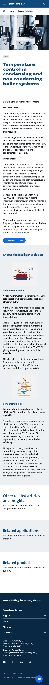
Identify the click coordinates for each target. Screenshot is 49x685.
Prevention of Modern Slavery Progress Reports (21, 678)
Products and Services (12, 610)
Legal (5, 673)
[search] (44, 4)
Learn (5, 621)
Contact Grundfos (15, 673)
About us (7, 627)
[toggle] (4, 4)
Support (6, 615)
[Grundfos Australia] (4, 11)
